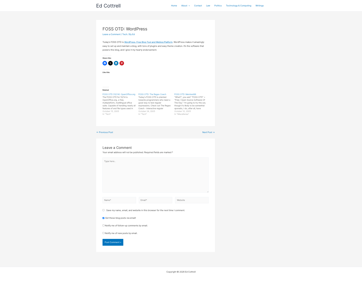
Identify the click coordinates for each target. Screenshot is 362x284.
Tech (124, 34)
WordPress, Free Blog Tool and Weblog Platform (148, 42)
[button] (188, 5)
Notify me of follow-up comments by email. (126, 225)
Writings (260, 5)
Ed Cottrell (108, 6)
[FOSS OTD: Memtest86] (192, 104)
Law (208, 5)
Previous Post (104, 132)
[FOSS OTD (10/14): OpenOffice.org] (120, 104)
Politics (218, 5)
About (184, 5)
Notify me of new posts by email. (121, 233)
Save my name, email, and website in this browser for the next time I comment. (145, 210)
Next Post (208, 132)
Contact (198, 5)
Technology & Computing (238, 5)
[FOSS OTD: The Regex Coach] (156, 104)
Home (174, 5)
